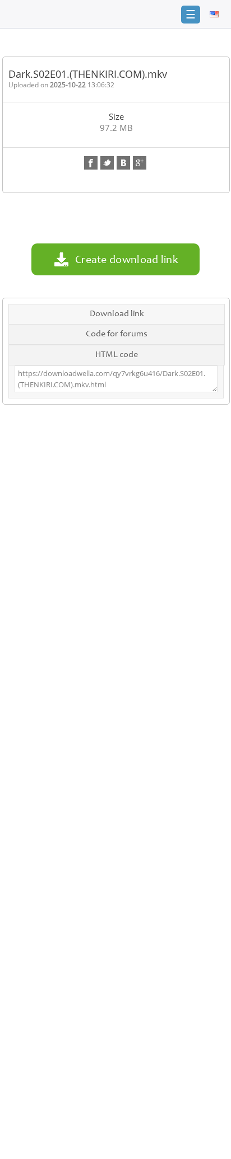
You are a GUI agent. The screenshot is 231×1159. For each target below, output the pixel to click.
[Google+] (139, 163)
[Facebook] (91, 163)
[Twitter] (107, 163)
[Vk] (123, 163)
